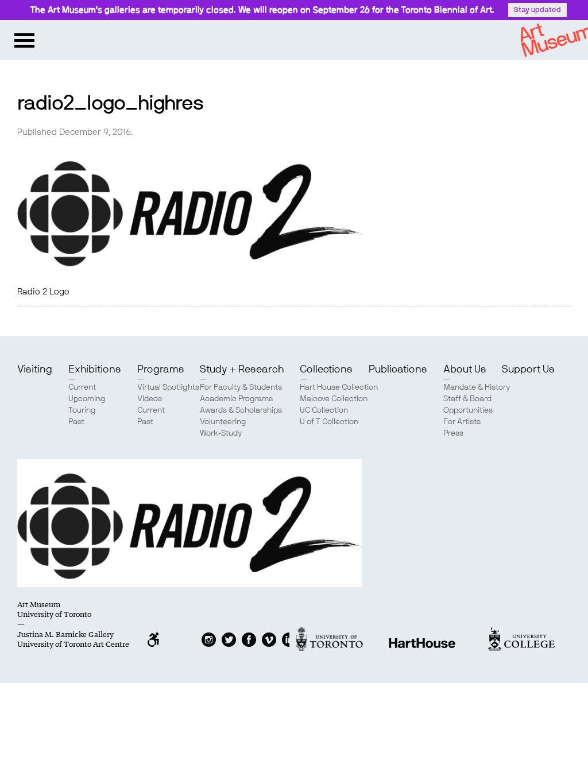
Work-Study (221, 433)
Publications (398, 369)
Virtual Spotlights (168, 387)
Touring (82, 410)
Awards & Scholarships (241, 410)
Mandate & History (476, 387)
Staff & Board (467, 399)
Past (76, 422)
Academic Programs (236, 399)
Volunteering (223, 422)
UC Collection (324, 410)
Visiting (34, 369)
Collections (326, 369)
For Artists (462, 422)
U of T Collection (329, 422)
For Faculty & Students (241, 387)
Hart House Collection (339, 387)
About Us (464, 369)
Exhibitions (94, 369)
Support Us (528, 369)
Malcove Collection (334, 399)
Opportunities (468, 410)
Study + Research (242, 369)
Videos (149, 399)
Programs (160, 369)
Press (453, 433)
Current (82, 387)
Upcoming (87, 399)
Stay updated (537, 10)
